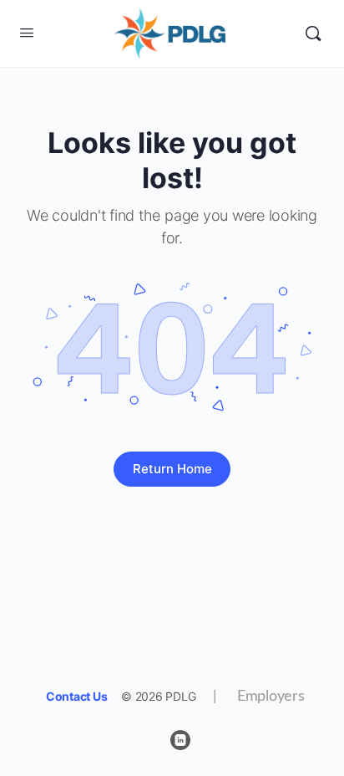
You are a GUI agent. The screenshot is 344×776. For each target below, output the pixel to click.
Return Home (172, 469)
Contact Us (77, 696)
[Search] (313, 33)
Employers (261, 696)
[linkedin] (180, 740)
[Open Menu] (27, 32)
